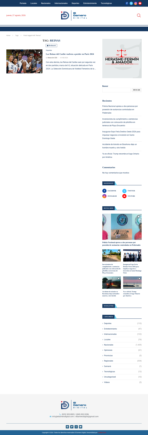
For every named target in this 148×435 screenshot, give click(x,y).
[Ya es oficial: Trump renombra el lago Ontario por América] (132, 282)
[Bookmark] (39, 53)
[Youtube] (140, 3)
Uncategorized (123, 377)
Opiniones (123, 350)
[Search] (138, 15)
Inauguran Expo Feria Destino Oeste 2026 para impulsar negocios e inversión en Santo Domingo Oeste (121, 135)
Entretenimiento (90, 3)
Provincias (123, 355)
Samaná (123, 366)
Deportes (75, 3)
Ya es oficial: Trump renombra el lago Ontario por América (131, 294)
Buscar (105, 86)
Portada (23, 3)
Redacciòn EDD (52, 58)
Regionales (123, 361)
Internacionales (61, 3)
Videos (123, 382)
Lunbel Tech (102, 432)
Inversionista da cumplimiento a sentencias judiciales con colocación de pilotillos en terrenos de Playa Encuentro (120, 122)
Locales (34, 3)
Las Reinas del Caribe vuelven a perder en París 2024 (70, 54)
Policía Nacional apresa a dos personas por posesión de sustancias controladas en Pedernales (120, 109)
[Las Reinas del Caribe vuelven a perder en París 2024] (24, 61)
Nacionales (45, 3)
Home (8, 35)
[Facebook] (126, 3)
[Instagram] (135, 3)
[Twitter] (131, 3)
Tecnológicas (106, 3)
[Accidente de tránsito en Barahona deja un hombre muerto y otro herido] (111, 282)
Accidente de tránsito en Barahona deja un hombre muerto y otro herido (110, 294)
